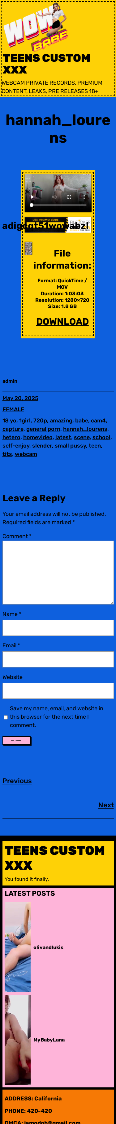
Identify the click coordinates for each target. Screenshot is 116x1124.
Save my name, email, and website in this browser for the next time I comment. (56, 717)
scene (82, 437)
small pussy (70, 445)
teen (95, 445)
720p (40, 420)
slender (42, 445)
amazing (61, 420)
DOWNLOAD (62, 321)
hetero (11, 437)
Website (12, 677)
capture (13, 429)
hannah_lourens (85, 429)
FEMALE (13, 409)
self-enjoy (15, 445)
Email (11, 645)
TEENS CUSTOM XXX (46, 64)
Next (106, 805)
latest (63, 437)
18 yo (9, 420)
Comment (17, 536)
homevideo (38, 437)
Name (11, 614)
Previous (17, 781)
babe (81, 420)
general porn (43, 429)
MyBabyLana (49, 1040)
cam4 (98, 420)
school (101, 437)
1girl (25, 420)
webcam (26, 454)
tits (7, 454)
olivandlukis (48, 947)
